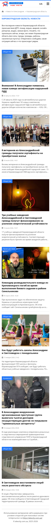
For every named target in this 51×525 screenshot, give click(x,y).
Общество (7, 52)
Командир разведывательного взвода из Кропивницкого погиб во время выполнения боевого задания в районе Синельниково (25, 287)
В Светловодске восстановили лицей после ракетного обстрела (23, 484)
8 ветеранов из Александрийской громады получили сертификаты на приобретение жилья (22, 153)
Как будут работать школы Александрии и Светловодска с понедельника (25, 351)
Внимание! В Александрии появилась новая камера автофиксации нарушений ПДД (25, 88)
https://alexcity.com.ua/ (32, 518)
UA (40, 3)
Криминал (7, 378)
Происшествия (9, 249)
